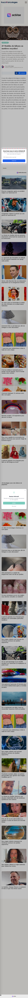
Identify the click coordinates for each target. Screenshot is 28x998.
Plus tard (14, 506)
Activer (14, 503)
